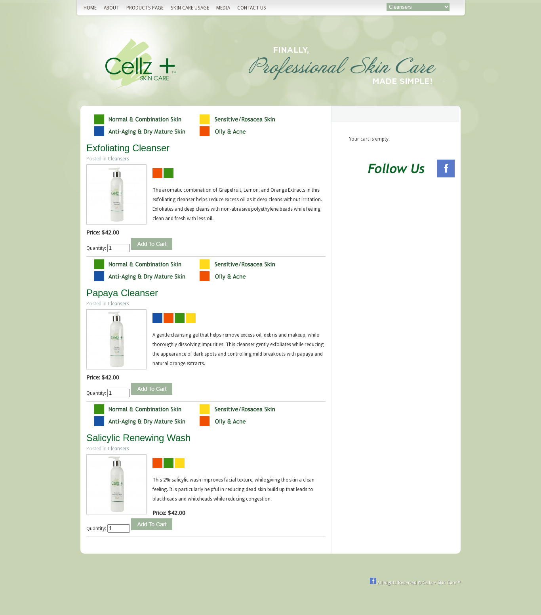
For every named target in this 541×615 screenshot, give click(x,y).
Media (223, 8)
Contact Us (251, 8)
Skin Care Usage (190, 8)
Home (90, 8)
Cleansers (118, 159)
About (111, 8)
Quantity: (96, 248)
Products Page (145, 8)
